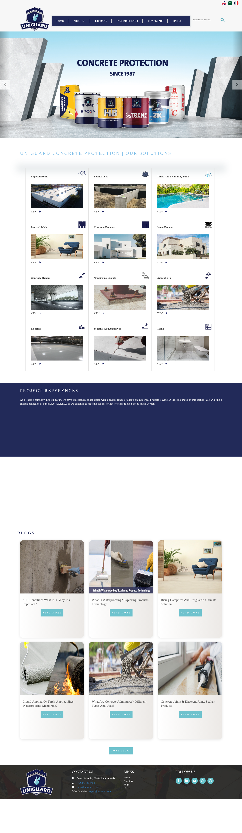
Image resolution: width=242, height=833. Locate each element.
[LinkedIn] (187, 781)
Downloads (155, 21)
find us (177, 21)
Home (60, 21)
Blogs (126, 784)
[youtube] (195, 781)
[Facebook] (179, 781)
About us (79, 21)
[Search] (221, 20)
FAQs (126, 788)
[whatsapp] (202, 781)
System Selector (127, 21)
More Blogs (121, 751)
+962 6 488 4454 (86, 783)
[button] (5, 84)
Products (101, 21)
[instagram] (210, 781)
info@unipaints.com (88, 787)
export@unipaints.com (100, 791)
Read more (52, 436)
